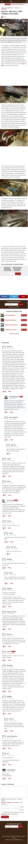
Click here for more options (14, 307)
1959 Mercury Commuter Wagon (13, 329)
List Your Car (19, 4)
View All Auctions (14, 333)
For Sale (16, 7)
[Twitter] (11, 831)
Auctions (13, 836)
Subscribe (4, 814)
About (3, 836)
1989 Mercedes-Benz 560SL (12, 320)
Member (15, 500)
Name (21, 807)
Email (21, 810)
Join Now (7, 4)
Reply (9, 391)
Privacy (23, 836)
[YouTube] (20, 831)
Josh (5, 16)
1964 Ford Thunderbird (11, 325)
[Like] (4, 391)
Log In (13, 4)
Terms (14, 838)
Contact (8, 836)
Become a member (6, 802)
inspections (9, 41)
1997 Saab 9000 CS (10, 315)
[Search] (26, 1)
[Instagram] (17, 831)
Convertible (17, 268)
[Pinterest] (14, 831)
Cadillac (7, 268)
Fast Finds (18, 836)
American (17, 270)
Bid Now (24, 315)
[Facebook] (8, 831)
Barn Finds (8, 270)
